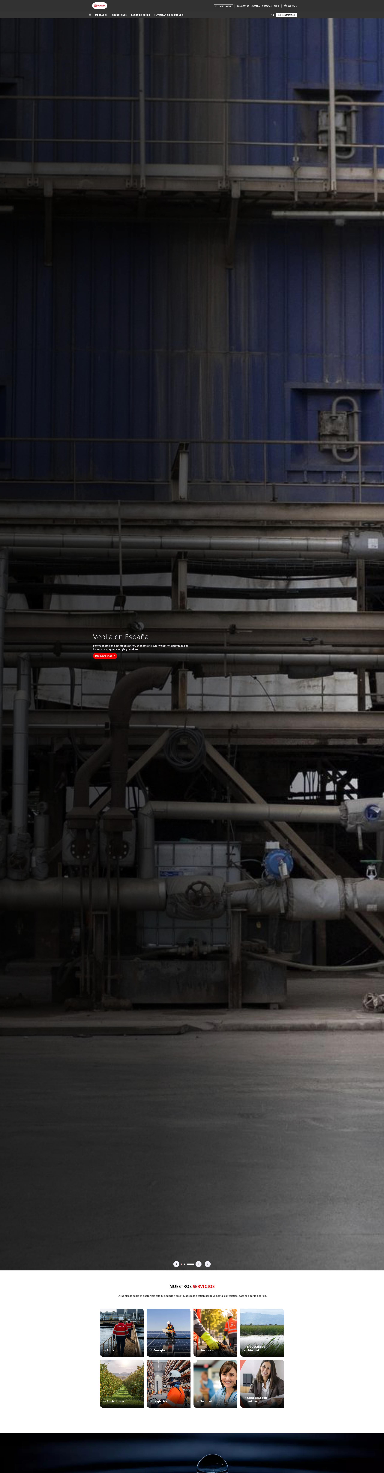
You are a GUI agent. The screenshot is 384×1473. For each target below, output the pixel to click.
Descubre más (103, 656)
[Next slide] (199, 1264)
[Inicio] (90, 15)
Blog (276, 6)
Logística (168, 1384)
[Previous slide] (176, 1264)
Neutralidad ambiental (262, 1333)
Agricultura (122, 1384)
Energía (168, 1333)
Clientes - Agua (223, 6)
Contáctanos (288, 15)
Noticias (267, 6)
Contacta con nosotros (262, 1384)
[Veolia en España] (99, 5)
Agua (122, 1333)
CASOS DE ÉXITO (140, 15)
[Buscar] (272, 15)
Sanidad (215, 1384)
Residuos (215, 1333)
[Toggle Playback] (208, 1264)
